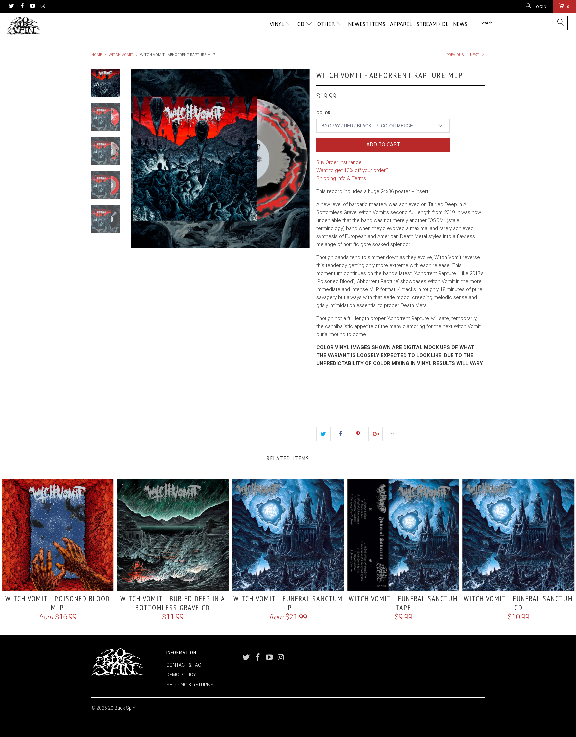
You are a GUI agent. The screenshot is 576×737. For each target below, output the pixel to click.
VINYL (277, 24)
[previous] (140, 158)
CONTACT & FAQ (183, 665)
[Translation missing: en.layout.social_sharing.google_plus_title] (375, 434)
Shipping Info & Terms (341, 178)
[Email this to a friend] (393, 434)
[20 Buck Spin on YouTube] (32, 6)
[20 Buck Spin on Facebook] (21, 6)
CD (301, 24)
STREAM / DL (432, 24)
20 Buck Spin (121, 708)
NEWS (460, 24)
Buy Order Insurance (339, 162)
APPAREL (401, 24)
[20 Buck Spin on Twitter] (11, 6)
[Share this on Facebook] (341, 434)
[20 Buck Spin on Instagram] (42, 6)
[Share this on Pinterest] (358, 434)
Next (475, 55)
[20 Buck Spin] (49, 25)
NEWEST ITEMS (366, 24)
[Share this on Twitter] (323, 434)
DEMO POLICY (181, 674)
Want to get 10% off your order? (352, 170)
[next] (300, 158)
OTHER (326, 24)
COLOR (323, 112)
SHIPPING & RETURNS (189, 684)
